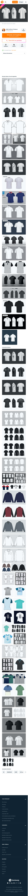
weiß (16, 881)
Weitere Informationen (7, 52)
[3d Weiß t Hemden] (13, 177)
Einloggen (21, 2)
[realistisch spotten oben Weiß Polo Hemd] (13, 331)
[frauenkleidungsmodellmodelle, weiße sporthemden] (7, 621)
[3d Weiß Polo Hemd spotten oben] (13, 161)
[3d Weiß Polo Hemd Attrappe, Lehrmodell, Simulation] (13, 222)
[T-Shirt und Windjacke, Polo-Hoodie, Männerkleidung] (8, 703)
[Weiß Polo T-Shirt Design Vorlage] (7, 138)
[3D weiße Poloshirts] (13, 366)
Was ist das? (14, 50)
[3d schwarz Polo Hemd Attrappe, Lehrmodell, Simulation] (13, 250)
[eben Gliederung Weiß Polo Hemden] (13, 428)
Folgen (23, 30)
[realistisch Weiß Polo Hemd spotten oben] (13, 236)
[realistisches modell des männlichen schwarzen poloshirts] (13, 290)
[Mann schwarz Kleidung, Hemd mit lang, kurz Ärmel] (8, 871)
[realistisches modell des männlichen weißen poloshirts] (8, 149)
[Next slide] (23, 881)
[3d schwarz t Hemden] (13, 412)
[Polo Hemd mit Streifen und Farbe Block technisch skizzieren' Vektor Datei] (17, 497)
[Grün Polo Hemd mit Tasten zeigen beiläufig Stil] (8, 779)
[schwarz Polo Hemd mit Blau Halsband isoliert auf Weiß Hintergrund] (8, 741)
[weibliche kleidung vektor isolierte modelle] (7, 729)
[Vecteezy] (2, 2)
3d (3, 881)
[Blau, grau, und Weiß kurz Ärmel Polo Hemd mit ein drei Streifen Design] (8, 767)
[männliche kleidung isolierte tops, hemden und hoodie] (7, 499)
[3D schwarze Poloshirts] (13, 111)
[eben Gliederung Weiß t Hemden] (13, 474)
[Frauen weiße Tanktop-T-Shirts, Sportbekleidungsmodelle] (8, 488)
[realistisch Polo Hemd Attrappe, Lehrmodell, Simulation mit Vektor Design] (13, 207)
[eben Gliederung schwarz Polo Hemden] (13, 443)
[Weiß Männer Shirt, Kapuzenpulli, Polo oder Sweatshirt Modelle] (8, 812)
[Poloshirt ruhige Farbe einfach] (13, 277)
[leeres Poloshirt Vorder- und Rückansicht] (8, 608)
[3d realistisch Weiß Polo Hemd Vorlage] (13, 192)
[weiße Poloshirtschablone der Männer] (9, 347)
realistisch (9, 881)
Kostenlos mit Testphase (14, 35)
